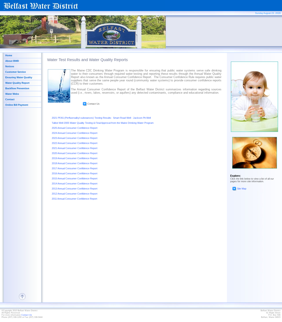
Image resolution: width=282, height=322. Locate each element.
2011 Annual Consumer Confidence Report (74, 198)
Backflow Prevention (17, 88)
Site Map (241, 188)
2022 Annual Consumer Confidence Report (74, 143)
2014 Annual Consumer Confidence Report (74, 183)
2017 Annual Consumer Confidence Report (74, 168)
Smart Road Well (122, 117)
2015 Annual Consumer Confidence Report (74, 178)
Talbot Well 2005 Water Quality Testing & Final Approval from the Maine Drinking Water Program (103, 123)
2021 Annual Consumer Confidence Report (74, 148)
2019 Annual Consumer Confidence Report (74, 158)
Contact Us (26, 315)
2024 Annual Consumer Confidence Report (74, 133)
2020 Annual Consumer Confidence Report (74, 153)
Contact (10, 99)
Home (8, 55)
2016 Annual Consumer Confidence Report (74, 173)
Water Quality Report (17, 83)
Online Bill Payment (16, 105)
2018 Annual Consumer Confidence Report (74, 163)
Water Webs (12, 94)
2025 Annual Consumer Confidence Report (74, 128)
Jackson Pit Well (142, 117)
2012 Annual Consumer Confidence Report (74, 193)
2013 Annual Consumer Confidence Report (74, 188)
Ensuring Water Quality (18, 77)
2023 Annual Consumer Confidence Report (74, 138)
